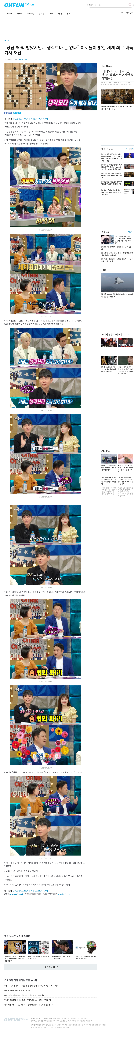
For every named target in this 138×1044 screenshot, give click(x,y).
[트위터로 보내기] (17, 113)
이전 (130, 149)
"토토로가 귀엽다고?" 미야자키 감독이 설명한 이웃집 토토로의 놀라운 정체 (125, 480)
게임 (46, 119)
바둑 (42, 119)
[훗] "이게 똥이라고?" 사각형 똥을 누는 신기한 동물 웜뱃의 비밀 (117, 260)
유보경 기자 (23, 59)
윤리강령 (74, 1018)
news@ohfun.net (64, 894)
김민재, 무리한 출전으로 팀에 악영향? (17, 990)
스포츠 (7, 40)
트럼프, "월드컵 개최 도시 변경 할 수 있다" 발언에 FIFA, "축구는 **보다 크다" (31, 986)
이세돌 (33, 119)
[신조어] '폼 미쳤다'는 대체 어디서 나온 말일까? (116, 248)
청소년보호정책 (82, 1018)
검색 (131, 5)
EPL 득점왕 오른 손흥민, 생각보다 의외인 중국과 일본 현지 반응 (26, 995)
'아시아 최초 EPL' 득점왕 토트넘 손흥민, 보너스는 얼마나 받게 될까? (27, 1000)
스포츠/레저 (26, 119)
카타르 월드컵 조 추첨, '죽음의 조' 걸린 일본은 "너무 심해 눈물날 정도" (28, 1005)
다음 (132, 149)
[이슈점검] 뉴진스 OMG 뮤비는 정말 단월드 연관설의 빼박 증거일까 (117, 254)
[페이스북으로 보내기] (8, 113)
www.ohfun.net (16, 894)
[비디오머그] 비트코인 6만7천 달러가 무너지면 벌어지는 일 (117, 75)
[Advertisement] (69, 29)
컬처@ (19, 119)
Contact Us (66, 1018)
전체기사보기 (129, 1020)
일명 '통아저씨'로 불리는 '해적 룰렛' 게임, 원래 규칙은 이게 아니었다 (109, 480)
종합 (14, 119)
